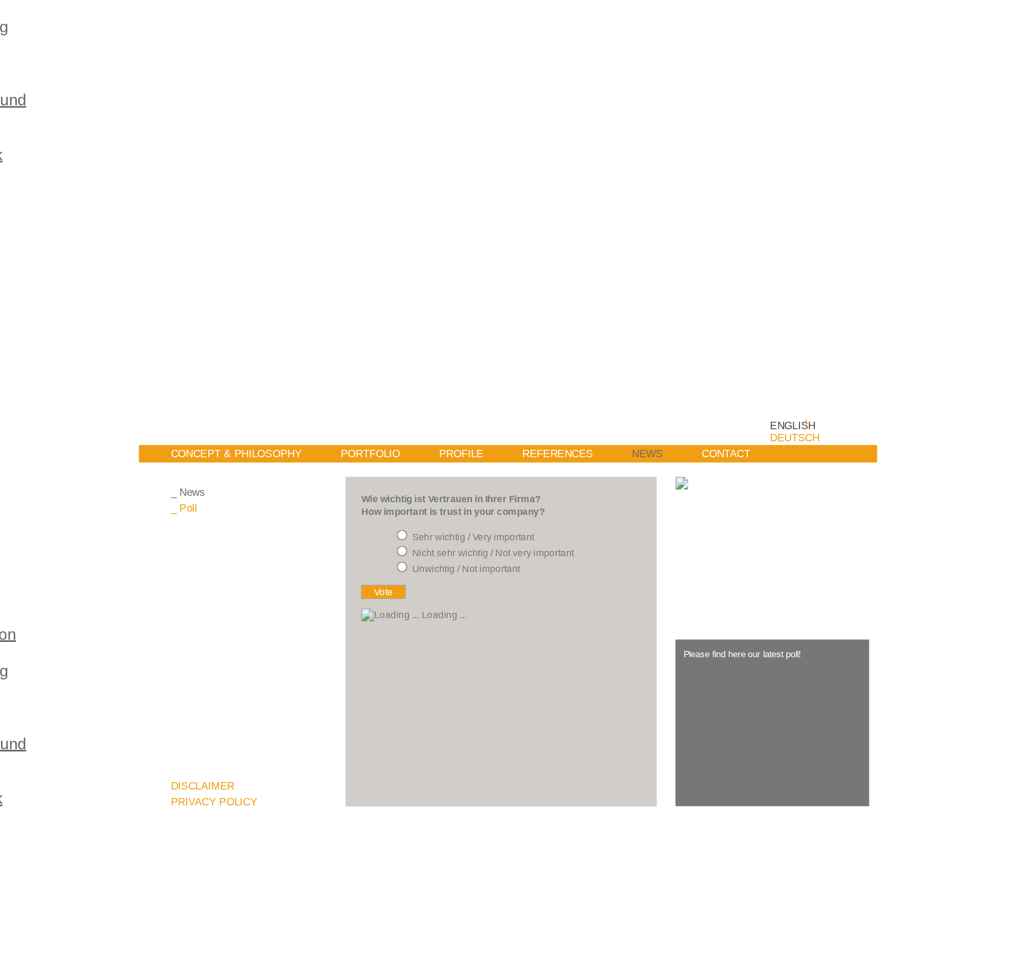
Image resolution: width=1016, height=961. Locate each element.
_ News (188, 492)
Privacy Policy (214, 802)
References (557, 454)
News (647, 454)
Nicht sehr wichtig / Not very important (493, 553)
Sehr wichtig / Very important (473, 537)
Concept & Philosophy (236, 454)
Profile (461, 454)
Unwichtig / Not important (466, 569)
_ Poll (184, 508)
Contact (726, 454)
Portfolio (371, 454)
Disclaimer (202, 786)
